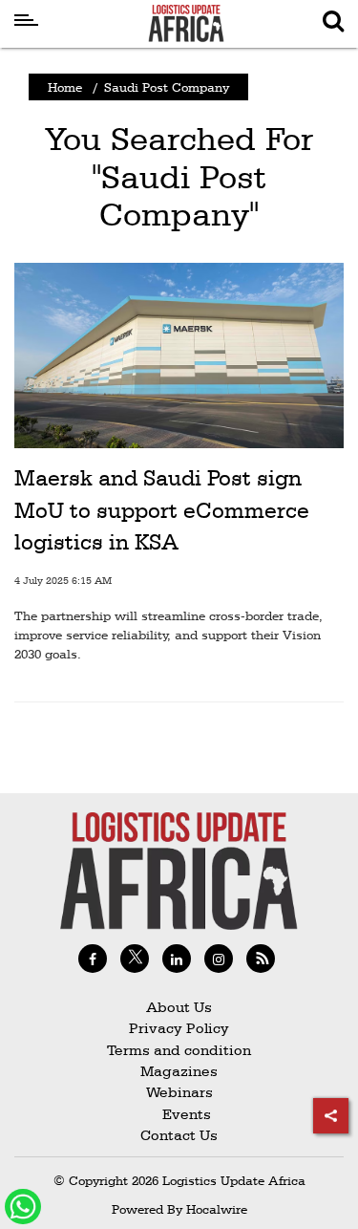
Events (179, 1114)
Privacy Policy (179, 1028)
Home (65, 87)
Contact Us (179, 1135)
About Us (179, 1007)
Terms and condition (179, 1050)
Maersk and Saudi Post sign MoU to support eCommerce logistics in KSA (161, 509)
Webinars (179, 1092)
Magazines (179, 1071)
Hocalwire (216, 1209)
